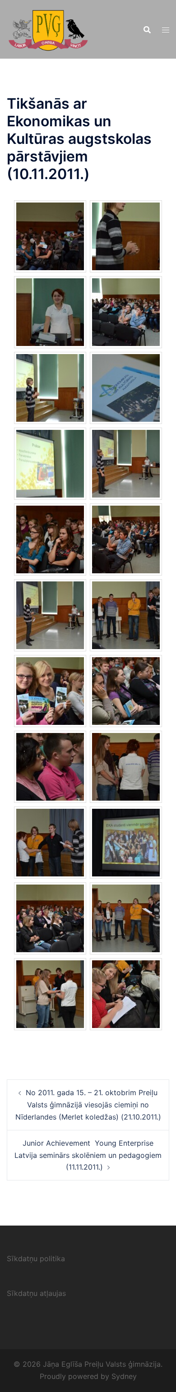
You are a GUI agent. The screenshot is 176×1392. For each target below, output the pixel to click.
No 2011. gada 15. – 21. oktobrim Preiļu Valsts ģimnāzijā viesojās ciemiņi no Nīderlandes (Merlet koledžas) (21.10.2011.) (88, 1104)
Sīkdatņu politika (36, 1258)
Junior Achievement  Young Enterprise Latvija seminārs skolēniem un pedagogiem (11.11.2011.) (88, 1155)
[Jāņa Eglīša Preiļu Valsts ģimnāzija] (48, 28)
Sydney (124, 1376)
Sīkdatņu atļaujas (36, 1293)
